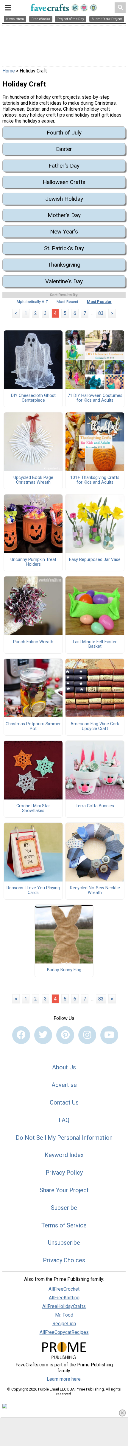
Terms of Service (64, 1225)
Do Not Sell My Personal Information (64, 1137)
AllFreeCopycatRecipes (64, 1332)
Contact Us (64, 1102)
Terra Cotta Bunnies (95, 806)
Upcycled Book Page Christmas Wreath (33, 480)
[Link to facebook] (21, 1035)
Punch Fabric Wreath (33, 642)
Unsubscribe (64, 1242)
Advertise (64, 1084)
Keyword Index (64, 1155)
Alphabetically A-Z (32, 301)
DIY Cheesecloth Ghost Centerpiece (33, 398)
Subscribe (64, 1207)
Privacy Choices (64, 1260)
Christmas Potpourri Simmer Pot (33, 726)
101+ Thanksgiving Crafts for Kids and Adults (94, 480)
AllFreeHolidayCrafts (64, 1306)
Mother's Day (64, 215)
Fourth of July (64, 132)
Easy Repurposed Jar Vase (95, 559)
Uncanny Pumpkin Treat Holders (33, 562)
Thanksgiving (64, 264)
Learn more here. (64, 1379)
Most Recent (67, 301)
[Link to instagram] (87, 1035)
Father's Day (64, 165)
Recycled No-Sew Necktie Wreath (95, 890)
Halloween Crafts (64, 182)
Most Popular (99, 301)
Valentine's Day (64, 281)
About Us (64, 1067)
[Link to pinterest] (65, 1035)
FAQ (64, 1120)
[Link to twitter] (43, 1035)
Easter (64, 149)
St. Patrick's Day (64, 248)
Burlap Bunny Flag (64, 970)
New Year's (64, 231)
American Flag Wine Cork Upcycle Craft (95, 726)
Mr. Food (64, 1315)
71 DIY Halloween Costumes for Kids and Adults (95, 398)
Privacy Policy (64, 1172)
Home (8, 71)
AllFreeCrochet (64, 1289)
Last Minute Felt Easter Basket (95, 644)
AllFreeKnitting (64, 1297)
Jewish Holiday (64, 198)
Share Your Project (64, 1190)
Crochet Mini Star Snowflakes (33, 808)
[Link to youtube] (109, 1035)
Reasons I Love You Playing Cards (33, 890)
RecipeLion (64, 1323)
